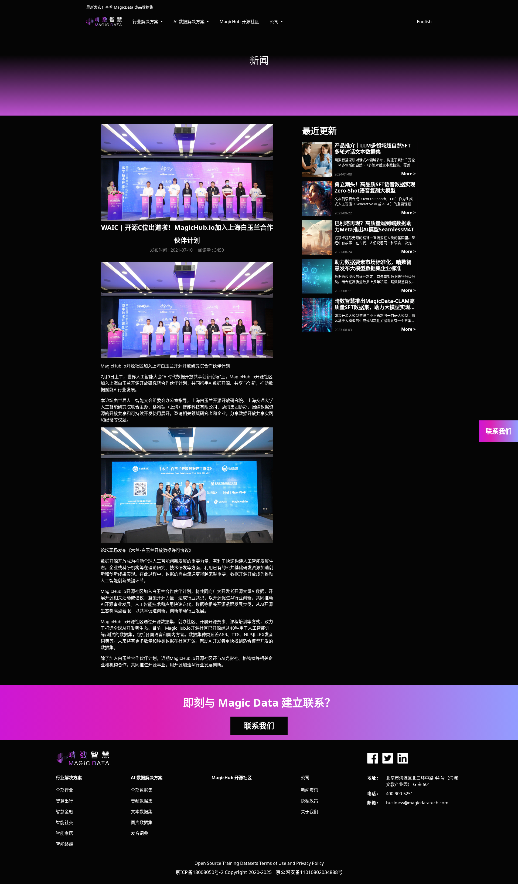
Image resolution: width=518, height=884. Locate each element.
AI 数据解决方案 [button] (189, 22)
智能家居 (64, 833)
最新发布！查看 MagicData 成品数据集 (119, 7)
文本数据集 (141, 812)
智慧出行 (64, 801)
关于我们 (309, 812)
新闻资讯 (309, 790)
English (424, 22)
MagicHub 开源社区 (239, 22)
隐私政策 (309, 801)
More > (408, 174)
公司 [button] (275, 22)
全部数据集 (141, 790)
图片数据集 (141, 822)
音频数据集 (141, 801)
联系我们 (259, 726)
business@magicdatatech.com (417, 803)
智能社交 (64, 822)
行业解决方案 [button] (145, 22)
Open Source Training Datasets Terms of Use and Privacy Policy (259, 863)
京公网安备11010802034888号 (309, 872)
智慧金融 (64, 812)
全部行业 (64, 790)
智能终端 (64, 844)
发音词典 (139, 833)
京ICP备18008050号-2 (199, 872)
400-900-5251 (399, 794)
